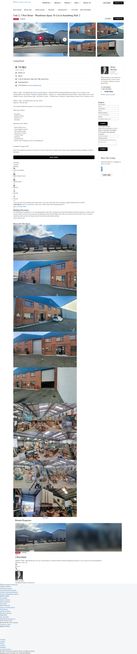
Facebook (3, 647)
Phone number (103, 112)
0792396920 (107, 87)
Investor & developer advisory (9, 592)
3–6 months (112, 130)
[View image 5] (110, 48)
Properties (46, 2)
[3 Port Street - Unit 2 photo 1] (54, 242)
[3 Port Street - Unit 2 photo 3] (54, 314)
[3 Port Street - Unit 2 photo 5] (54, 385)
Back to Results (17, 9)
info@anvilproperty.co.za (7, 619)
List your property (5, 649)
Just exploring (110, 132)
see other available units (33, 85)
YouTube (2, 645)
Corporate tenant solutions (8, 590)
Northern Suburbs (40, 9)
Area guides (3, 598)
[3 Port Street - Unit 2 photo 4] (54, 349)
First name (102, 104)
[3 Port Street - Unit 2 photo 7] (54, 445)
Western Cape (28, 9)
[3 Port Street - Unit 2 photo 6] (54, 417)
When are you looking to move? (107, 128)
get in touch (70, 202)
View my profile (110, 94)
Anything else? (102, 138)
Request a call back (6, 613)
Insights (67, 2)
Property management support (9, 594)
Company (101, 134)
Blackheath (51, 9)
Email (100, 117)
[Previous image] (16, 39)
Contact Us (87, 2)
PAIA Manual (3, 609)
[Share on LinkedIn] (111, 170)
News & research (5, 601)
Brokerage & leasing (6, 588)
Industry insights (5, 600)
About (76, 2)
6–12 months (102, 132)
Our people (3, 603)
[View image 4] (82, 48)
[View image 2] (82, 31)
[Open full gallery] (65, 53)
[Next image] (65, 39)
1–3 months (105, 130)
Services (57, 2)
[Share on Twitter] (111, 169)
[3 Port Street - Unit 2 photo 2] (54, 278)
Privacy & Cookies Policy (7, 607)
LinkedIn (2, 641)
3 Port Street (74, 9)
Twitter (2, 643)
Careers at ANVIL (5, 611)
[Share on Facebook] (111, 167)
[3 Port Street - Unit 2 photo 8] (54, 474)
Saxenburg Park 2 (62, 9)
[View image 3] (110, 31)
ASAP (100, 130)
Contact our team (5, 624)
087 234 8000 (107, 89)
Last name (102, 108)
